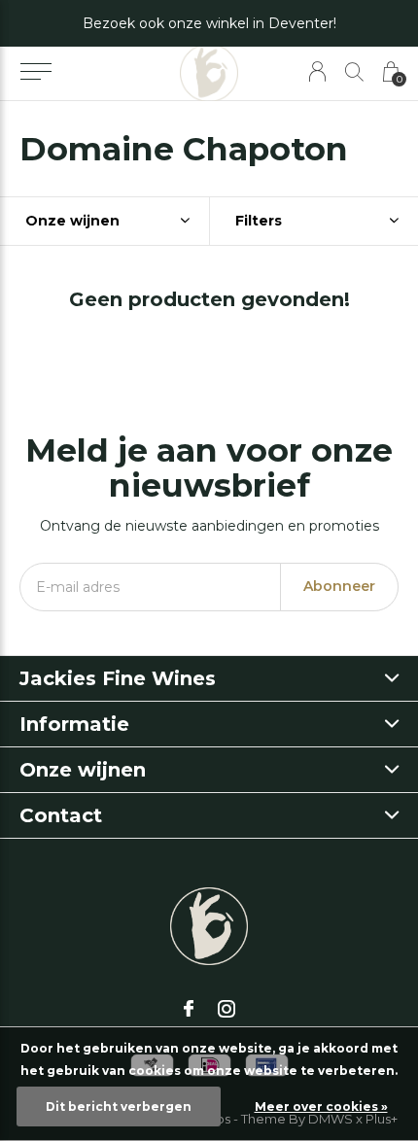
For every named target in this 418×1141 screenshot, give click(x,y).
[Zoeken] (354, 71)
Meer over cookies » (321, 1106)
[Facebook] (188, 1008)
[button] (35, 72)
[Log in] (317, 71)
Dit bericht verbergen (119, 1106)
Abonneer (339, 586)
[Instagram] (226, 1008)
